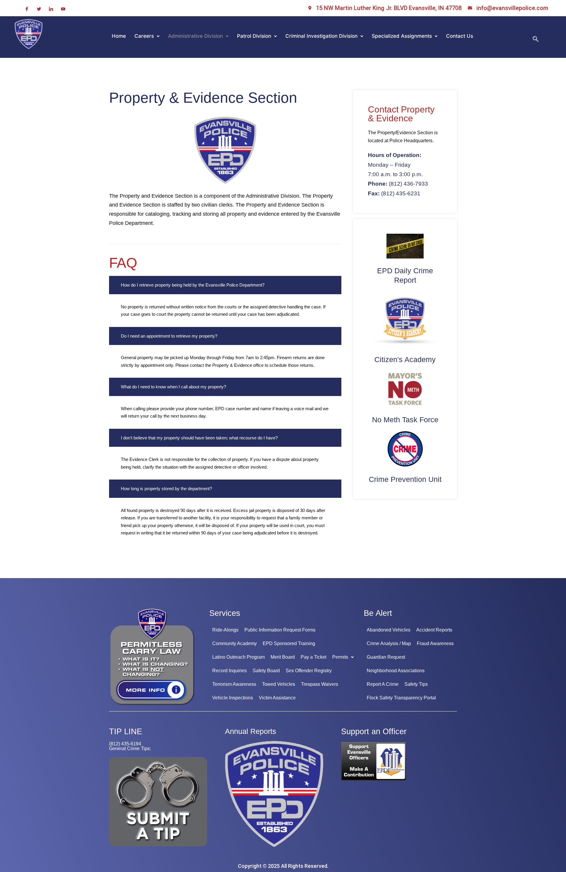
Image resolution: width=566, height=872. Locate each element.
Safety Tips (416, 684)
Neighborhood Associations (395, 670)
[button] (147, 36)
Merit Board (283, 657)
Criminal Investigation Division (321, 36)
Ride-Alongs (225, 629)
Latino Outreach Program (238, 657)
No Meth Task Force (405, 419)
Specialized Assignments (402, 36)
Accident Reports (434, 629)
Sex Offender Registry (309, 670)
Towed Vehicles (278, 684)
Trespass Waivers (319, 684)
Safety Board (266, 670)
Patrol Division (254, 36)
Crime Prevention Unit (405, 479)
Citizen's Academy (405, 359)
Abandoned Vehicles (388, 629)
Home (119, 36)
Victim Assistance (277, 697)
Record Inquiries (229, 670)
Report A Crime (383, 684)
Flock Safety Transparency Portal (401, 697)
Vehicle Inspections (232, 697)
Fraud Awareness (435, 643)
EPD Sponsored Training (289, 643)
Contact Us (459, 36)
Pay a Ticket (313, 657)
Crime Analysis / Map (389, 643)
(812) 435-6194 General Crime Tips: (130, 746)
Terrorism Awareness (234, 684)
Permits (340, 657)
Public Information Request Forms (279, 629)
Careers (144, 36)
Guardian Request (386, 657)
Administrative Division (195, 36)
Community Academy (234, 643)
